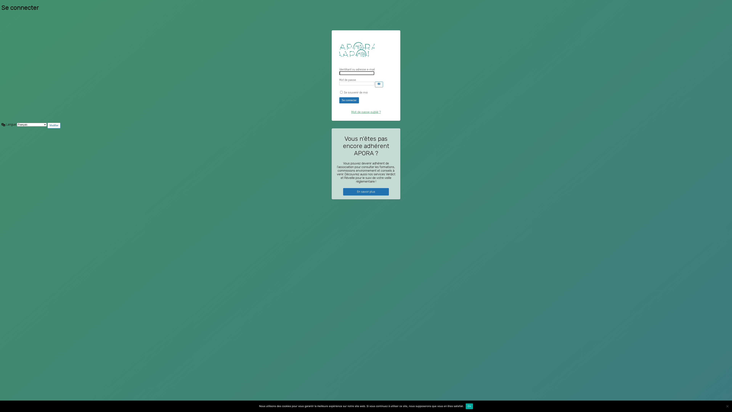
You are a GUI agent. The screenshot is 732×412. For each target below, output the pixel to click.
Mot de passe (347, 80)
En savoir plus (366, 191)
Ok (469, 406)
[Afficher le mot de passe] (379, 84)
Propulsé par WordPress (357, 49)
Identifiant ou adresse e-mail (357, 69)
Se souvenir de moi (356, 92)
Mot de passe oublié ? (366, 112)
